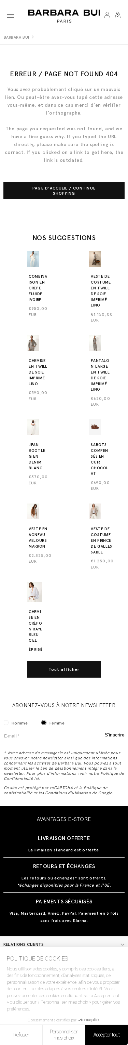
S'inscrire (115, 734)
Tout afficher (64, 669)
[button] (10, 16)
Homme (20, 723)
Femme (57, 723)
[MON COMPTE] (107, 16)
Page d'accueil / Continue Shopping (63, 190)
